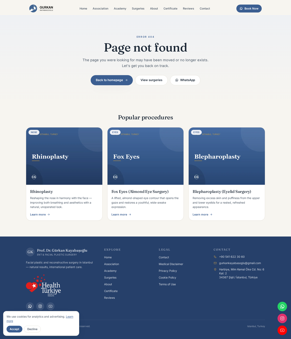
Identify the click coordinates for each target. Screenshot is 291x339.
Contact (205, 8)
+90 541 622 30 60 (232, 256)
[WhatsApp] (30, 306)
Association (100, 8)
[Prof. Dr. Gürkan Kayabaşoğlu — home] (41, 8)
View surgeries (151, 80)
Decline (32, 329)
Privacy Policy (168, 270)
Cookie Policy (167, 277)
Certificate (170, 8)
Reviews (188, 8)
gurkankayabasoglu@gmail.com (240, 263)
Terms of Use (167, 284)
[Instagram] (40, 306)
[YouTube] (50, 306)
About (154, 8)
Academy (120, 8)
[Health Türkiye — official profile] (43, 285)
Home (83, 8)
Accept (14, 329)
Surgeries (138, 8)
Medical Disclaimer (171, 264)
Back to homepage (109, 80)
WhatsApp (187, 80)
